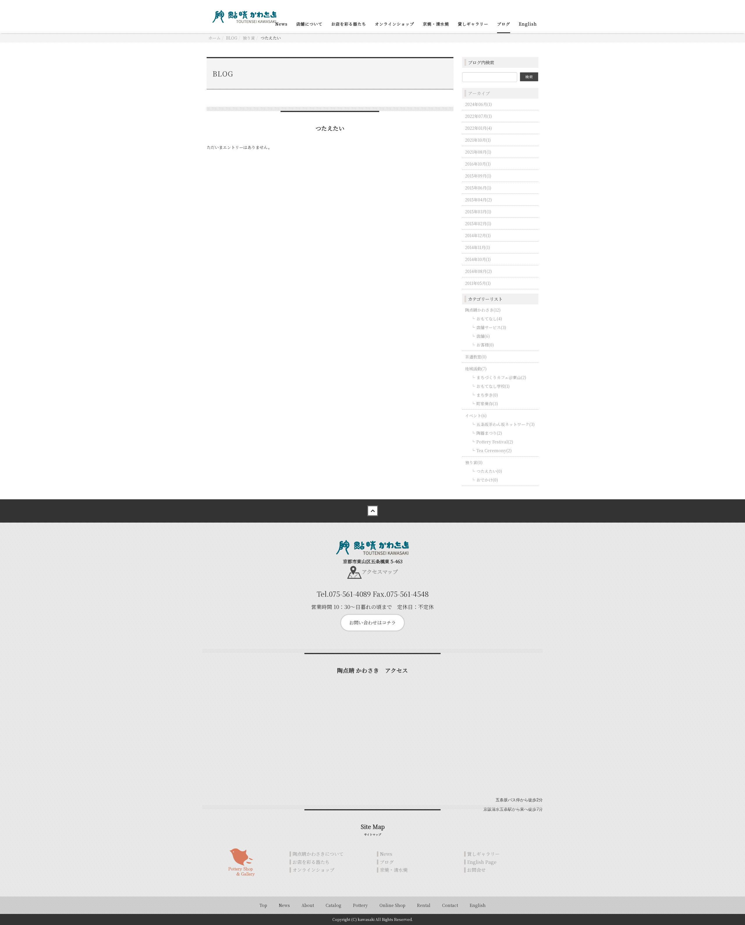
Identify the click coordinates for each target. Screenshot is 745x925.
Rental (423, 905)
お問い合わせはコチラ (372, 622)
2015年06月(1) (478, 188)
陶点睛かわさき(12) (483, 310)
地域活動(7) (476, 369)
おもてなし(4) (489, 319)
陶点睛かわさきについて (318, 854)
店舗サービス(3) (491, 327)
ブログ (503, 24)
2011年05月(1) (478, 283)
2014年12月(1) (478, 235)
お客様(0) (485, 345)
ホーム (214, 38)
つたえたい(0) (489, 471)
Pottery (360, 905)
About (307, 905)
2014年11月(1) (477, 247)
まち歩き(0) (487, 395)
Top (263, 905)
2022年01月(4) (478, 128)
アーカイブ (479, 93)
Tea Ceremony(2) (494, 450)
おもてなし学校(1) (493, 386)
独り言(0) (474, 462)
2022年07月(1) (478, 116)
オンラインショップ (394, 24)
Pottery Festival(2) (494, 442)
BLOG (231, 38)
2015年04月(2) (478, 200)
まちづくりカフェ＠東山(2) (501, 377)
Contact (450, 905)
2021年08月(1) (478, 152)
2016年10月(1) (478, 164)
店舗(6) (483, 336)
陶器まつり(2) (489, 433)
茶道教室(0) (476, 357)
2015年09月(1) (478, 176)
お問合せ (476, 870)
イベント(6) (476, 415)
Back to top (372, 511)
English (528, 24)
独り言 (249, 38)
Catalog (333, 905)
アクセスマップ (380, 571)
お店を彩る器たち (348, 24)
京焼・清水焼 (436, 24)
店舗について (309, 24)
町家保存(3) (487, 403)
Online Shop (392, 905)
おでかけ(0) (487, 480)
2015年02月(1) (478, 223)
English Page (481, 862)
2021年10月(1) (478, 140)
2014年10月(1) (478, 259)
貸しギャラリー (473, 24)
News (281, 24)
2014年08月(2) (478, 271)
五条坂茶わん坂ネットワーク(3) (505, 424)
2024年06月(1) (478, 104)
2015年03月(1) (478, 211)
